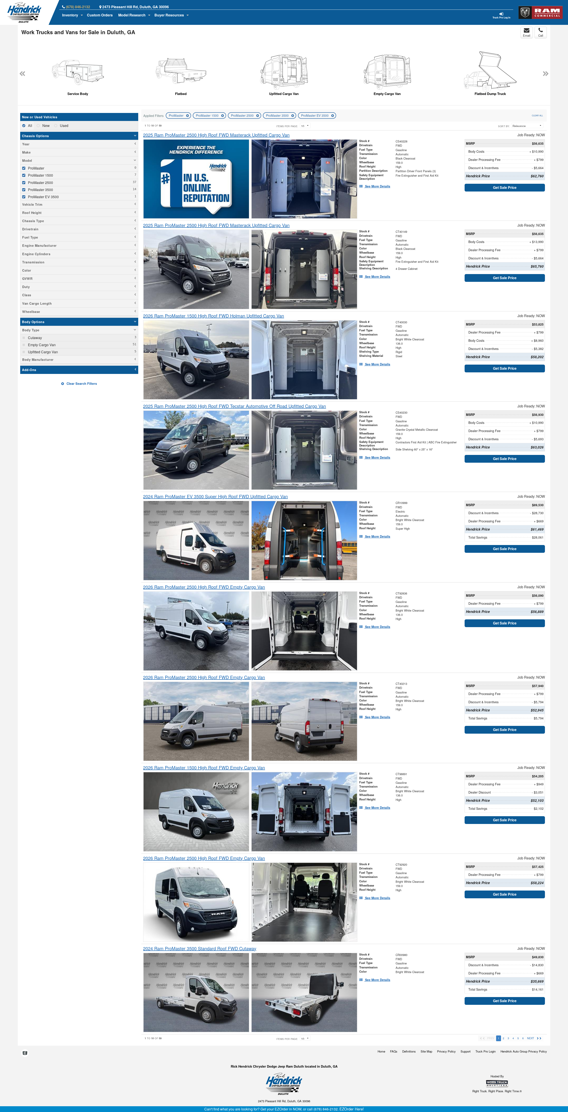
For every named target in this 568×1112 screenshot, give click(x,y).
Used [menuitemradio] (63, 125)
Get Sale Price (505, 187)
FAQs (393, 1051)
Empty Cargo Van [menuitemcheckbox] (41, 344)
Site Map (426, 1051)
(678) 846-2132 (78, 6)
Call (540, 35)
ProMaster (176, 115)
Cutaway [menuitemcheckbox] (34, 337)
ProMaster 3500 (278, 115)
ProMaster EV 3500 (315, 115)
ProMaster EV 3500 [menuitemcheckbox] (43, 196)
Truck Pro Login (485, 1051)
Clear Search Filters (81, 383)
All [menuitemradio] (29, 125)
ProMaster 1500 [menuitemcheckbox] (40, 175)
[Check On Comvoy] (25, 1053)
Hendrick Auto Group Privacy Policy (524, 1051)
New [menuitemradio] (45, 125)
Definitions (409, 1051)
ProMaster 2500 (242, 115)
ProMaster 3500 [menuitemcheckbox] (40, 189)
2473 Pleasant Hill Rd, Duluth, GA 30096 (135, 6)
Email (526, 35)
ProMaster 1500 (207, 115)
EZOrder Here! (351, 1109)
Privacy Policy (446, 1051)
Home (381, 1051)
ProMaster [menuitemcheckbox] (35, 168)
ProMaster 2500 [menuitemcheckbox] (40, 182)
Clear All (537, 115)
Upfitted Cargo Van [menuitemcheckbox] (42, 351)
